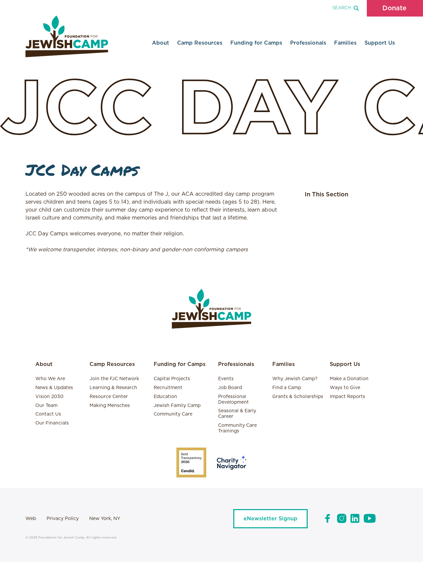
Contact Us (48, 414)
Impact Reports (347, 396)
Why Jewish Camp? (295, 379)
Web (30, 518)
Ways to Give (345, 387)
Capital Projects (172, 379)
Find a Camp (286, 387)
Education (165, 396)
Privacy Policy (63, 518)
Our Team (46, 405)
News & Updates (54, 387)
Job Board (230, 387)
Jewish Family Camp (177, 405)
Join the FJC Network (114, 379)
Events (226, 379)
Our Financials (52, 423)
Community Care (173, 414)
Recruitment (168, 387)
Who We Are (50, 379)
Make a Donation (349, 379)
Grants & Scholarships (297, 396)
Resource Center (109, 396)
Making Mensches (110, 405)
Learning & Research (113, 387)
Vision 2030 (49, 396)
